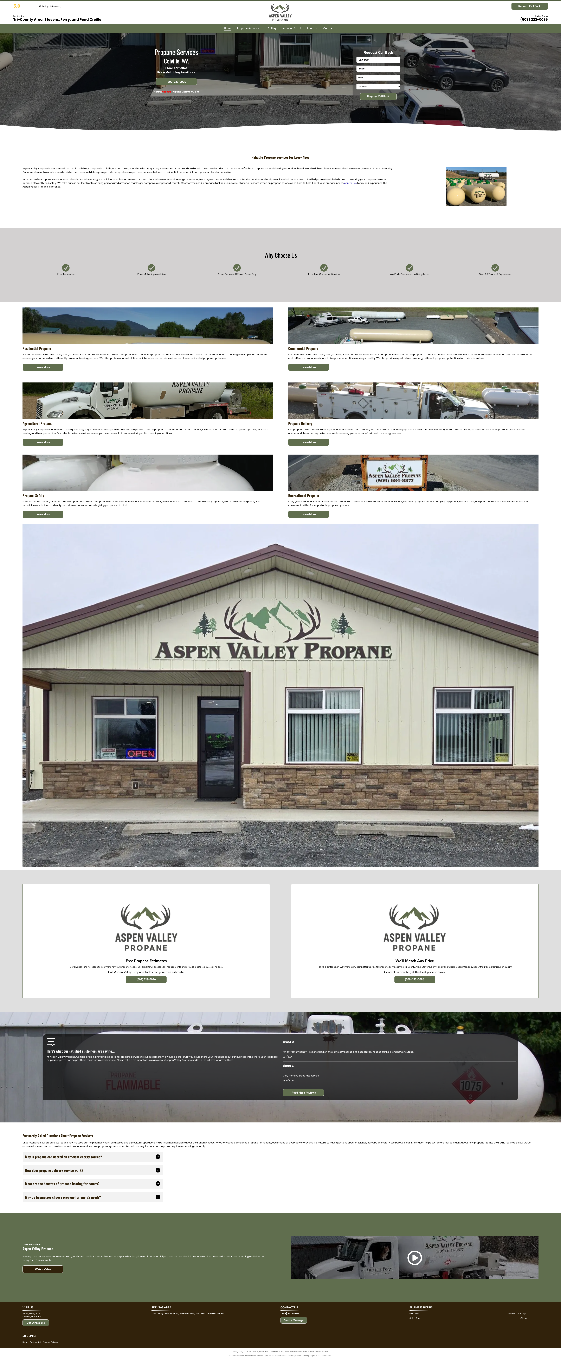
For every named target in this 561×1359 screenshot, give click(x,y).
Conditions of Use (276, 1352)
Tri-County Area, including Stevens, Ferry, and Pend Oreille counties (187, 1313)
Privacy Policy (238, 1352)
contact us (350, 183)
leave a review (154, 1060)
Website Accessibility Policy (318, 1352)
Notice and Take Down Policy (296, 1352)
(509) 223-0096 (534, 19)
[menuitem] (227, 28)
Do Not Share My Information (257, 1352)
